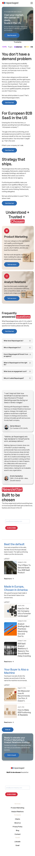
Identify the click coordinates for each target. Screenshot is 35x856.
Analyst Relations (17, 812)
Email (17, 845)
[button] (31, 3)
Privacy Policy (17, 827)
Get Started (9, 102)
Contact (18, 834)
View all (7, 730)
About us (17, 823)
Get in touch (11, 755)
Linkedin (17, 842)
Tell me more (11, 264)
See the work (11, 35)
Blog (17, 830)
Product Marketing (17, 808)
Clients (17, 819)
